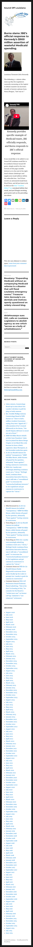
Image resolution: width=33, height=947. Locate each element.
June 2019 (9, 819)
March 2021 (10, 770)
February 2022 (11, 743)
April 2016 (9, 911)
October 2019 (10, 809)
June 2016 (9, 906)
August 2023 (10, 700)
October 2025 (10, 637)
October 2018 (10, 838)
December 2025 (11, 632)
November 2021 (11, 751)
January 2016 (10, 916)
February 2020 (11, 802)
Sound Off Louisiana (15, 8)
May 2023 (9, 707)
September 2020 (11, 785)
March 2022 (10, 741)
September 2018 (11, 841)
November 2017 (11, 865)
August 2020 (10, 787)
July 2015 (9, 930)
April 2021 (9, 768)
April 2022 (9, 739)
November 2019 (11, 807)
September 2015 (11, 926)
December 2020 (11, 777)
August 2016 (10, 901)
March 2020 (10, 799)
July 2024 (9, 673)
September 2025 (11, 639)
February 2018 (11, 858)
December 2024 (11, 661)
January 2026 (10, 629)
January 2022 (10, 746)
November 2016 (11, 894)
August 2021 (10, 758)
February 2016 (11, 913)
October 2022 (10, 724)
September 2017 (11, 870)
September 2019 (11, 811)
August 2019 (10, 814)
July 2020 (9, 790)
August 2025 (10, 641)
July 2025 (9, 644)
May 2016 (9, 909)
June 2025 (9, 646)
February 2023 (11, 714)
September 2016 (11, 899)
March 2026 (10, 624)
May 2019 (9, 821)
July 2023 (9, 702)
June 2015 (9, 933)
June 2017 (9, 877)
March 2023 (10, 712)
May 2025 (9, 649)
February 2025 (11, 656)
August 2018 (10, 843)
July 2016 (9, 904)
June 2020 (9, 792)
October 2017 (10, 867)
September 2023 (11, 697)
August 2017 (10, 872)
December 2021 (11, 748)
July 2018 (9, 845)
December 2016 (11, 892)
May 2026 (9, 620)
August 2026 (10, 612)
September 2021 (11, 756)
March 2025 (10, 654)
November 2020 (11, 780)
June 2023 (9, 705)
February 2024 (11, 685)
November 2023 (11, 692)
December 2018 (11, 833)
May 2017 (9, 879)
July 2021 (9, 760)
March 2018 (10, 855)
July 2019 (9, 816)
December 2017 (11, 862)
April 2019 (9, 824)
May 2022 (9, 736)
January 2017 (10, 889)
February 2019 (11, 828)
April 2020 (9, 797)
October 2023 (10, 695)
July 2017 (9, 875)
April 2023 (9, 709)
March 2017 (10, 884)
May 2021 (9, 765)
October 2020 (10, 782)
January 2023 (10, 717)
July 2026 (9, 615)
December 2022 (11, 719)
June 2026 (9, 617)
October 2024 (10, 666)
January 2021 (10, 775)
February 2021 (11, 773)
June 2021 (9, 763)
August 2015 (10, 928)
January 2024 (10, 688)
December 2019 (11, 804)
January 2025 (10, 658)
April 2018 (9, 853)
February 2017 (11, 887)
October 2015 (10, 923)
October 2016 (10, 896)
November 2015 (11, 921)
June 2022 (9, 734)
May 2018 (9, 850)
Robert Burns (10, 208)
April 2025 (9, 651)
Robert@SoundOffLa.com (13, 390)
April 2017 (9, 882)
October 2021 (10, 753)
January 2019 (10, 831)
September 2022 (11, 726)
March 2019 (10, 826)
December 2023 (11, 690)
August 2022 (10, 729)
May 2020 (9, 794)
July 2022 (9, 731)
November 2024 (11, 663)
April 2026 (9, 622)
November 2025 (11, 634)
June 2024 (9, 675)
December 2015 (11, 918)
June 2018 (9, 848)
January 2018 (10, 860)
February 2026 (11, 627)
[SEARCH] (27, 348)
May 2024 (9, 678)
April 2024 (9, 680)
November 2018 (11, 836)
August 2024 (10, 671)
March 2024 (10, 683)
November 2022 (11, 722)
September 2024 (11, 668)
